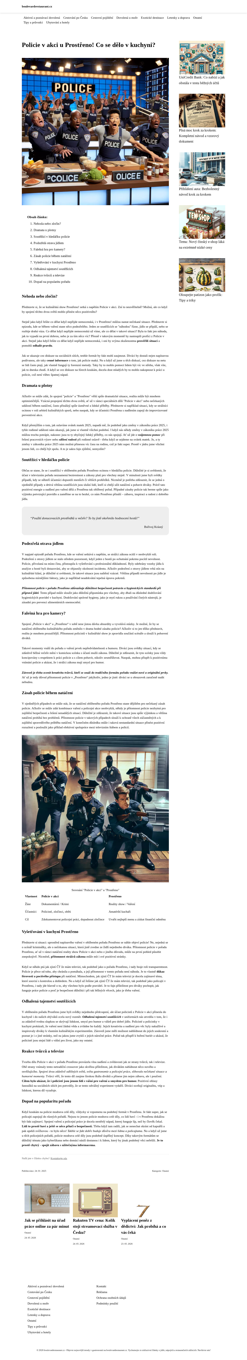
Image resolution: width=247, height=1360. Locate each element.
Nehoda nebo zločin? (47, 223)
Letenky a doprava (178, 17)
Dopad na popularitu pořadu (52, 281)
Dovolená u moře (127, 17)
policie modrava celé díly (59, 1112)
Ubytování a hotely (58, 22)
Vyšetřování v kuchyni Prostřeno (55, 262)
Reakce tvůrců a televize (49, 275)
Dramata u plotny (45, 230)
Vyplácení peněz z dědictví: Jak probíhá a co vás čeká (143, 1226)
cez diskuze (149, 360)
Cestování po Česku (75, 17)
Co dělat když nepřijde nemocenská (67, 331)
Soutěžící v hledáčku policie (52, 236)
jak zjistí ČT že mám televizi (113, 976)
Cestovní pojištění (102, 17)
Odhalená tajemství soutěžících (53, 269)
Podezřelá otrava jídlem (49, 243)
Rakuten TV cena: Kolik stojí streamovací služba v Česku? (95, 1226)
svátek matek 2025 (79, 425)
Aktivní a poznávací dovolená (42, 17)
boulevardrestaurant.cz (37, 6)
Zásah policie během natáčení (52, 256)
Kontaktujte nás (59, 1158)
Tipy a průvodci (33, 22)
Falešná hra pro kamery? (49, 249)
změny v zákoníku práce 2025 (146, 425)
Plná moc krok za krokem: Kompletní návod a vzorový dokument (199, 135)
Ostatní (197, 17)
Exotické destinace (152, 17)
